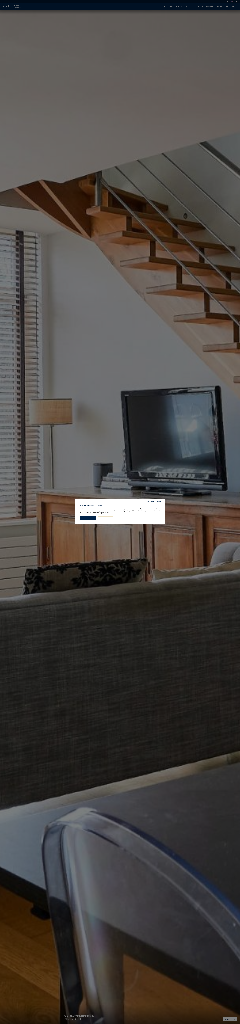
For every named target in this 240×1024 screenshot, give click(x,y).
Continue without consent (154, 501)
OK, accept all (88, 518)
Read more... (112, 513)
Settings (105, 518)
